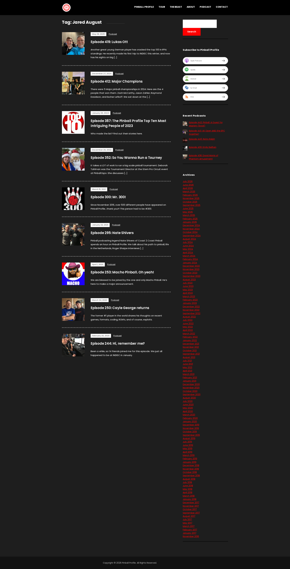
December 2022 (191, 306)
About (191, 6)
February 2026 (190, 195)
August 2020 (189, 397)
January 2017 (189, 533)
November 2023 (191, 269)
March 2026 (189, 191)
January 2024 (190, 262)
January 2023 (190, 303)
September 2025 (191, 205)
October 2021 (190, 350)
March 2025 (189, 215)
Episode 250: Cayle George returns (120, 308)
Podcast (205, 6)
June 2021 (188, 363)
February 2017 (190, 529)
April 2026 (188, 188)
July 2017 (187, 519)
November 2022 (191, 309)
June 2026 (188, 184)
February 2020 (190, 418)
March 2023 (189, 296)
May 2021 (187, 367)
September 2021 (191, 353)
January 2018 (189, 499)
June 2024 (188, 245)
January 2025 (190, 222)
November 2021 (191, 347)
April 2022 (188, 330)
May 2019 (187, 448)
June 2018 (188, 485)
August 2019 (189, 438)
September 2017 (191, 512)
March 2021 (188, 374)
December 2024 (191, 225)
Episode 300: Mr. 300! (108, 197)
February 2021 (190, 377)
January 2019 (189, 462)
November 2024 (191, 228)
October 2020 (190, 391)
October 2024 (190, 232)
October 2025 (190, 201)
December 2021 (191, 343)
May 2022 (188, 326)
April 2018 (187, 492)
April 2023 (188, 293)
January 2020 (190, 421)
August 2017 (189, 516)
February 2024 (190, 259)
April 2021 (187, 370)
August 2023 (189, 279)
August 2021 (189, 357)
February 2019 (190, 458)
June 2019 (188, 445)
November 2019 (191, 428)
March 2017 (189, 526)
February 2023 (190, 299)
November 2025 (191, 198)
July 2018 (187, 482)
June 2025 (188, 208)
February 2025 (190, 218)
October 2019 (190, 431)
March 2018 (189, 495)
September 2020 (191, 394)
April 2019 (187, 452)
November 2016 (191, 536)
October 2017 (190, 509)
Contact (222, 6)
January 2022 (190, 340)
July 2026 (188, 181)
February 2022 (190, 336)
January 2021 (189, 380)
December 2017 (191, 502)
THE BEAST (176, 6)
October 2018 (190, 472)
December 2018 (191, 465)
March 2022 (189, 333)
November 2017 (191, 506)
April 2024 (188, 252)
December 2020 (191, 384)
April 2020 (188, 411)
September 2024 (192, 235)
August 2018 (189, 479)
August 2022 (189, 316)
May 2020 (188, 407)
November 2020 (191, 387)
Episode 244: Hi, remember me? (118, 343)
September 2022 (191, 313)
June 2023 (188, 286)
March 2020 (189, 414)
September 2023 (191, 276)
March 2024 (189, 255)
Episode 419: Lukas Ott (109, 42)
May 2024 (188, 249)
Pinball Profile (144, 6)
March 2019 (189, 455)
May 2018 (187, 489)
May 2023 (188, 289)
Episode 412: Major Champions (116, 81)
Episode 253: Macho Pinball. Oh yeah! (122, 272)
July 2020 (188, 401)
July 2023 (187, 282)
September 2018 (191, 475)
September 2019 (191, 435)
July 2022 (187, 320)
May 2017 (187, 522)
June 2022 (188, 323)
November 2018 (191, 468)
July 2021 (187, 360)
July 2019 (187, 441)
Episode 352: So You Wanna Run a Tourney (126, 157)
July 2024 (188, 242)
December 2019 (191, 424)
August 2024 (189, 238)
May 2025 (188, 211)
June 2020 (188, 404)
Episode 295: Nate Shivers (112, 233)
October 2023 (190, 272)
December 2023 (191, 266)
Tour (162, 6)
